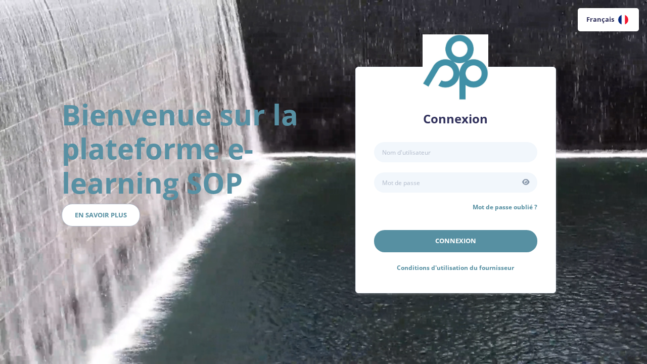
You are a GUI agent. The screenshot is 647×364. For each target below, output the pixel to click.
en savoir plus (101, 214)
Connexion (455, 240)
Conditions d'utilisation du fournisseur (455, 267)
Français (600, 19)
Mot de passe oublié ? (505, 207)
